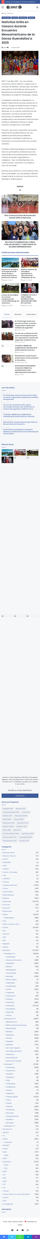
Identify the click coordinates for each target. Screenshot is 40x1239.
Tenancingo (10, 1067)
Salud (17, 830)
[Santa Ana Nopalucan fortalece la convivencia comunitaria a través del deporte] (32, 460)
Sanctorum (10, 1054)
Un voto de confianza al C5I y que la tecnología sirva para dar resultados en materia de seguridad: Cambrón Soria (26, 336)
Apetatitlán (8, 808)
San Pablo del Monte (11, 833)
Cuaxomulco (10, 996)
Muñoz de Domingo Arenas (16, 1025)
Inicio (5, 13)
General (10, 13)
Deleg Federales (8, 895)
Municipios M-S (10, 1018)
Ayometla (20, 808)
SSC (5, 1168)
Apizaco (9, 967)
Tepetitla (9, 1074)
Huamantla (22, 823)
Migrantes (6, 944)
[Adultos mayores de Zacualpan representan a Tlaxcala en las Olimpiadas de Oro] (30, 263)
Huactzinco (10, 1002)
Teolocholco (10, 1071)
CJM (4, 875)
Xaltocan (9, 1106)
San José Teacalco (13, 1048)
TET (4, 1184)
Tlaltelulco (10, 1093)
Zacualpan (10, 1123)
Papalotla (9, 1041)
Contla (26, 812)
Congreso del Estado (11, 812)
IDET (4, 937)
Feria (4, 921)
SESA (6, 1155)
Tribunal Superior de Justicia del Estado (16, 1194)
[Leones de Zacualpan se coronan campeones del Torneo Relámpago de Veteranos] (10, 288)
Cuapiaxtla (10, 993)
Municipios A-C (9, 953)
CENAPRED (7, 862)
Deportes (7, 816)
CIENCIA (6, 869)
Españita (9, 999)
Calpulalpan (10, 983)
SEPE (5, 1171)
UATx (4, 1201)
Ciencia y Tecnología (10, 872)
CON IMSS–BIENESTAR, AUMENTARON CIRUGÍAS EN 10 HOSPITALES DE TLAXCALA (26, 348)
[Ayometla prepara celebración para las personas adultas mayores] (7, 618)
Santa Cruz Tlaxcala (13, 1061)
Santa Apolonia (11, 1058)
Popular (7, 314)
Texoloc (9, 1090)
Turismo (5, 1197)
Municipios (23, 17)
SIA (4, 1175)
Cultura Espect (8, 891)
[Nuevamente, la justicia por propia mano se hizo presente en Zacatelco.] (7, 359)
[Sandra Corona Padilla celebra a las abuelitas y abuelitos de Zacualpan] (32, 618)
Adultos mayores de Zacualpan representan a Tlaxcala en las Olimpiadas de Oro (29, 273)
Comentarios (31, 314)
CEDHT (5, 859)
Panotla (9, 1038)
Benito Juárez (11, 980)
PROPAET (6, 1145)
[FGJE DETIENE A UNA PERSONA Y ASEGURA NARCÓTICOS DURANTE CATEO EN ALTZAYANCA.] (20, 535)
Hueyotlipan (10, 1009)
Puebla (5, 1148)
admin (5, 47)
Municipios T (8, 1064)
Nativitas (31, 17)
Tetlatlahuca (10, 1087)
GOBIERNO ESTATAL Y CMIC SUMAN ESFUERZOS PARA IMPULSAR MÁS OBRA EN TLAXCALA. (29, 299)
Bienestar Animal (8, 852)
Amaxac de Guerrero (14, 960)
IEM (4, 940)
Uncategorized (25, 837)
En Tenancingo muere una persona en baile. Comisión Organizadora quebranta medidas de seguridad (25, 324)
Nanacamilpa (11, 1028)
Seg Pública (27, 833)
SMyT (5, 1181)
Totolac (9, 1103)
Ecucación (6, 905)
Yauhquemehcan (9, 840)
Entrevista (8, 1142)
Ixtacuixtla (10, 1012)
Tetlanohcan (10, 1084)
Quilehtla (9, 1045)
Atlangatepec (11, 970)
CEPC (5, 865)
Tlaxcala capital (9, 837)
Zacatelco (24, 840)
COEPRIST (6, 878)
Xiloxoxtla (9, 1113)
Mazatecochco (11, 1022)
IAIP (4, 931)
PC (4, 1135)
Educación (6, 908)
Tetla (8, 1080)
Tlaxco (8, 1100)
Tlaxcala (6, 1191)
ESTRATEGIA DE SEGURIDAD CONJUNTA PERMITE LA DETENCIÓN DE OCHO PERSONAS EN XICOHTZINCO (25, 369)
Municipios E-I (7, 1129)
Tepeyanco (10, 1077)
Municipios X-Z (9, 1126)
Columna (6, 882)
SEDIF (5, 1158)
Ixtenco (9, 1015)
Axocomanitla (11, 973)
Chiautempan (11, 986)
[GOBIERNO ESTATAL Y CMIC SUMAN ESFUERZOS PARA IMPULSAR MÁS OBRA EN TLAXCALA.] (30, 288)
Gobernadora (8, 823)
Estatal (7, 819)
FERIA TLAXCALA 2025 (11, 924)
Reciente (18, 314)
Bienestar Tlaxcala (9, 856)
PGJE (6, 1165)
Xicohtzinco (10, 1110)
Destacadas (6, 17)
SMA (4, 1178)
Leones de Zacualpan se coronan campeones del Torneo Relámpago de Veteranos (10, 299)
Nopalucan (22, 826)
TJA (4, 1188)
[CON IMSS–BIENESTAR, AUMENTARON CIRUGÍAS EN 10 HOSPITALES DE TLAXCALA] (7, 348)
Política (7, 830)
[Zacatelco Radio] (13, 7)
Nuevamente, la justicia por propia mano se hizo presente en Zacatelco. (26, 358)
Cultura (5, 888)
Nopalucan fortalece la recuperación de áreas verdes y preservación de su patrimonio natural (10, 273)
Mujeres (5, 947)
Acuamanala (10, 957)
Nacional (6, 1132)
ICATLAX (6, 934)
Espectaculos (7, 911)
